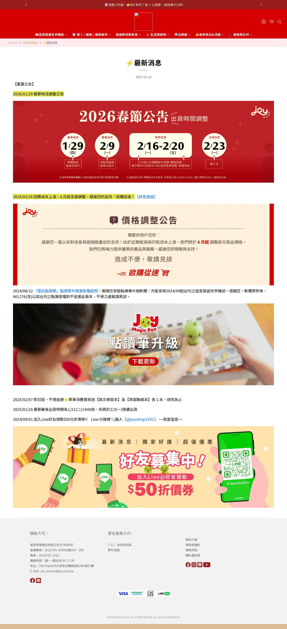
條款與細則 (193, 545)
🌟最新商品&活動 (208, 34)
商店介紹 (191, 539)
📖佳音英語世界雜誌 (49, 34)
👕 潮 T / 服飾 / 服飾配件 (90, 34)
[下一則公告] (261, 5)
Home (13, 43)
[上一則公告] (26, 5)
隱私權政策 (193, 555)
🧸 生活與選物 (156, 34)
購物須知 (191, 550)
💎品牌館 (180, 34)
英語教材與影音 (127, 34)
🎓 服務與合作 (239, 34)
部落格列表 (30, 43)
